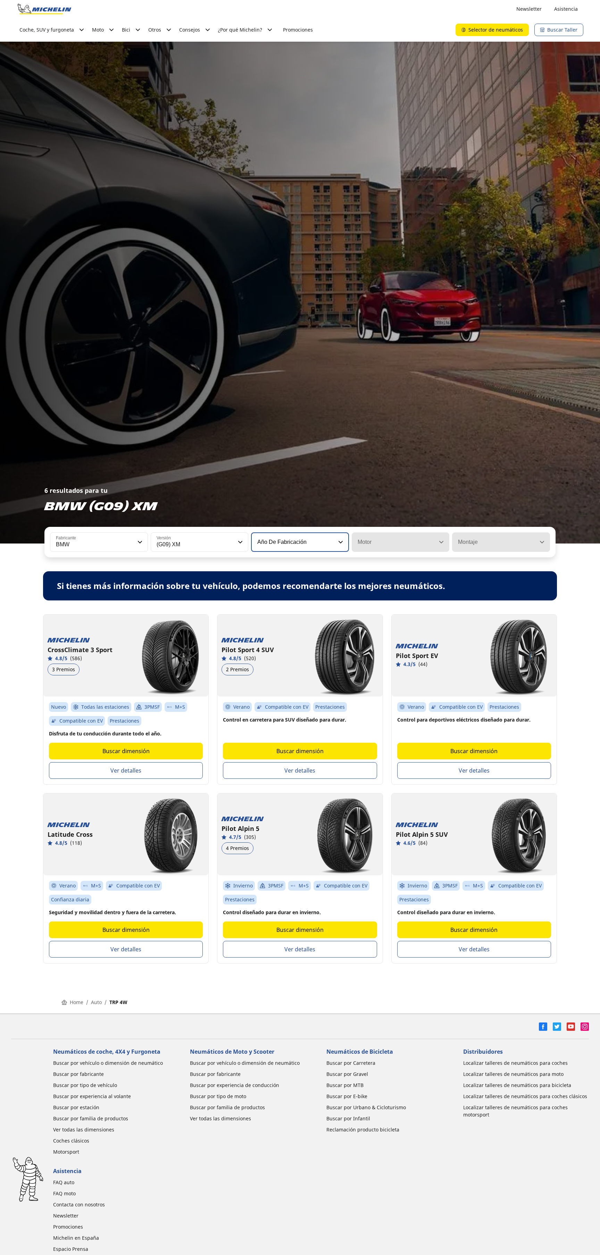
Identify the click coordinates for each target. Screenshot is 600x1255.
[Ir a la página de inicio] (44, 9)
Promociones (298, 29)
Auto (96, 1002)
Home (76, 1002)
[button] (139, 542)
